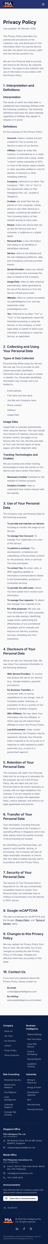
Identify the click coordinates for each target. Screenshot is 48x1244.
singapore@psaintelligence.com (21, 1147)
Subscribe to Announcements (23, 1198)
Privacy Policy (22, 920)
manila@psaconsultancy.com (20, 1173)
